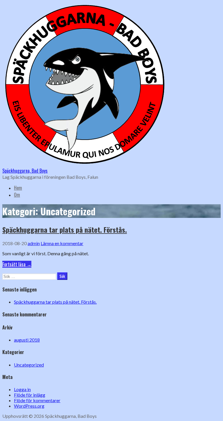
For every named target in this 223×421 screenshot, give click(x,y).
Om (17, 194)
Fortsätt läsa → (16, 264)
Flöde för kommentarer (37, 400)
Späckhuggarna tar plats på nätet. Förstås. (64, 229)
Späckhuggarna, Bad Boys (25, 170)
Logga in (22, 389)
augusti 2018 (27, 339)
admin (34, 243)
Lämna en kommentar (62, 243)
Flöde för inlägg (29, 395)
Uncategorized (29, 364)
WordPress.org (29, 406)
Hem (18, 187)
